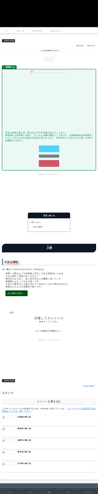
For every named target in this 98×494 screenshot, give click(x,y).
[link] (49, 156)
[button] (88, 338)
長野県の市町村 (9, 40)
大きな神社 (38, 227)
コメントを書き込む (49, 401)
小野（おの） (36, 222)
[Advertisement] (49, 193)
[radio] (42, 326)
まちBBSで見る (14, 293)
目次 (45, 215)
